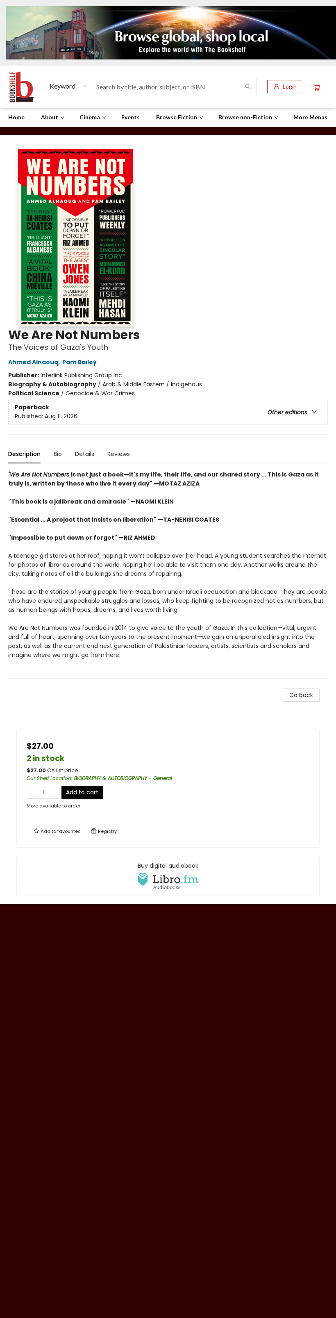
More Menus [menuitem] (310, 117)
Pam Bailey (79, 362)
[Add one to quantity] (54, 792)
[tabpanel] (168, 574)
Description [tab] (24, 454)
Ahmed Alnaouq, (34, 362)
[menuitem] (16, 117)
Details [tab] (84, 454)
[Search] (248, 86)
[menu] (168, 117)
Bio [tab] (58, 454)
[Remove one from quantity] (32, 792)
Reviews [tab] (118, 454)
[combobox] (68, 86)
